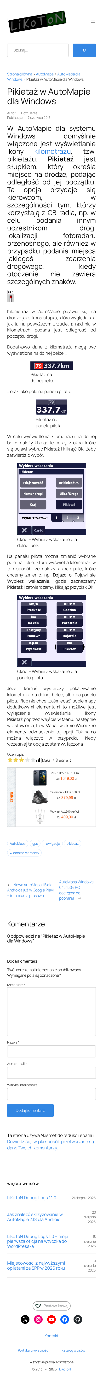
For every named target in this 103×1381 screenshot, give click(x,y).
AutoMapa (44, 74)
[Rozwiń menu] (93, 22)
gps (35, 843)
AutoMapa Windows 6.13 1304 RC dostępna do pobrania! (76, 890)
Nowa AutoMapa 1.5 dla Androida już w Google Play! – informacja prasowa (30, 890)
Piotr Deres (29, 113)
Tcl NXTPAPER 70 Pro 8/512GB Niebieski (66, 773)
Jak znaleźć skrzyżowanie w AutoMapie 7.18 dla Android (35, 1217)
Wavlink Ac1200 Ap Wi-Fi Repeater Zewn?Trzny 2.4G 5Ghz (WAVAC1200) (66, 811)
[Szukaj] (84, 50)
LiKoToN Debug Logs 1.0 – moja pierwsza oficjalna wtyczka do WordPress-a (37, 1241)
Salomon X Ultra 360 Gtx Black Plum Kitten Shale (66, 792)
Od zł (66, 778)
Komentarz (16, 984)
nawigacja (52, 843)
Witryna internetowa (22, 1085)
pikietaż (72, 843)
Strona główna (19, 74)
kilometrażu (52, 151)
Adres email (17, 1063)
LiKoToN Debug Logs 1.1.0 (31, 1197)
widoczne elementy (24, 852)
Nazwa (13, 1042)
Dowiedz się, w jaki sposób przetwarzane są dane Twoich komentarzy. (50, 1144)
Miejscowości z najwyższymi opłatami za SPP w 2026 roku (36, 1265)
